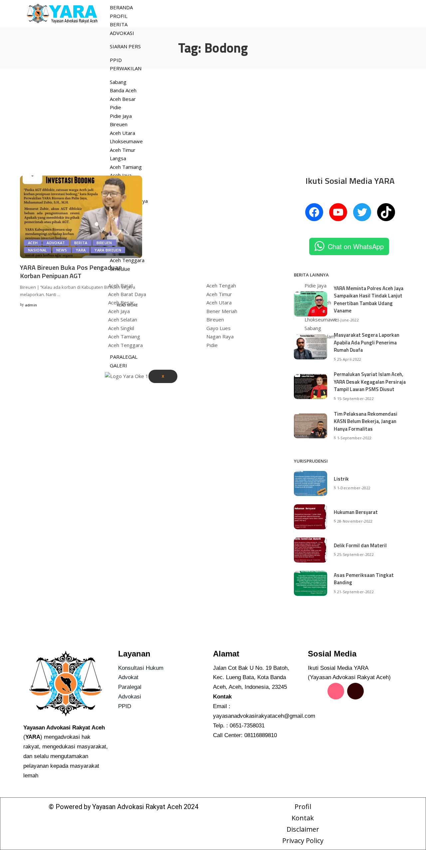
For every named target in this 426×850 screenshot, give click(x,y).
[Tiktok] (355, 691)
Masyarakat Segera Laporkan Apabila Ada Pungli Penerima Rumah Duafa (366, 342)
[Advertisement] (213, 119)
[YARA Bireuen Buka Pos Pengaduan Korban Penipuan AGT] (81, 217)
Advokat (56, 242)
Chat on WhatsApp (356, 246)
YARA (81, 249)
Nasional (37, 249)
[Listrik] (310, 483)
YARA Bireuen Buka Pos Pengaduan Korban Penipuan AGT (71, 271)
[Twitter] (362, 212)
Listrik (341, 479)
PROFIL (118, 16)
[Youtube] (316, 710)
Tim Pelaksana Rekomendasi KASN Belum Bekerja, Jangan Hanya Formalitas (365, 421)
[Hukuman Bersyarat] (310, 516)
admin (31, 305)
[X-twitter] (375, 691)
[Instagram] (335, 691)
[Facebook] (314, 212)
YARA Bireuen (108, 249)
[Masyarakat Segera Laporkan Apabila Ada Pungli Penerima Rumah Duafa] (310, 346)
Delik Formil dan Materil (360, 545)
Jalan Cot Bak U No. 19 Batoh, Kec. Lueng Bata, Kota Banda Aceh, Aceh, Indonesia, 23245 (251, 677)
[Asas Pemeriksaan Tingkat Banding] (310, 583)
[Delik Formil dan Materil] (310, 550)
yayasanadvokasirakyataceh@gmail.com (264, 716)
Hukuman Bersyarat (356, 512)
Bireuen (104, 242)
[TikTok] (386, 212)
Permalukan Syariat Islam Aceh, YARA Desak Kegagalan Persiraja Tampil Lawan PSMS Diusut (370, 381)
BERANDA (121, 7)
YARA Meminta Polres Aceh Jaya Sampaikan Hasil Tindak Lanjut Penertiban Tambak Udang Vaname (368, 299)
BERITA (118, 24)
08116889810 (260, 735)
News (61, 249)
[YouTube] (338, 212)
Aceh (33, 242)
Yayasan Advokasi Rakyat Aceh (137, 807)
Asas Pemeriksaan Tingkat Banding (364, 579)
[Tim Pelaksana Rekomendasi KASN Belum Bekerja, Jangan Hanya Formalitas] (310, 425)
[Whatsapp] (335, 710)
